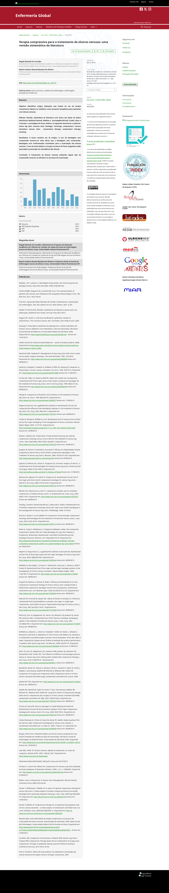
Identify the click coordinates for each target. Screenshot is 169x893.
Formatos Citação (94, 90)
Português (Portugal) (130, 74)
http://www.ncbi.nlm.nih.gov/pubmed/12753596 (59, 574)
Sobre (93, 27)
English (125, 67)
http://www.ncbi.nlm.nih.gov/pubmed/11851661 (37, 414)
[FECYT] (136, 150)
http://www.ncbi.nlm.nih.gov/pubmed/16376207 (59, 497)
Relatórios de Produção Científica (58, 27)
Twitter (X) (126, 48)
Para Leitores (126, 100)
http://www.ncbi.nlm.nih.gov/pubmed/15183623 (61, 682)
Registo (143, 2)
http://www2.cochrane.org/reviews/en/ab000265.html (43, 772)
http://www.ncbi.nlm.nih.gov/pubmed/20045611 (37, 663)
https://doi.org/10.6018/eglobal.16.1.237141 (39, 83)
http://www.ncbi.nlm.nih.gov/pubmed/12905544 (37, 560)
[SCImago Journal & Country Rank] (136, 120)
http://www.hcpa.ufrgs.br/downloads (33, 756)
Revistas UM (134, 2)
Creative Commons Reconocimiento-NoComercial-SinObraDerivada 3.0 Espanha (99, 158)
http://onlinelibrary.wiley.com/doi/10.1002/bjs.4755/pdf (40, 472)
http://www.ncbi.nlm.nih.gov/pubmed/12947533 (37, 444)
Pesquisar (147, 27)
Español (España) (129, 70)
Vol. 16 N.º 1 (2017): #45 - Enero (51, 35)
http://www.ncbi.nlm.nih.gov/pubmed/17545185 (37, 701)
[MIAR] (132, 292)
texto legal (97, 161)
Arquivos (29, 27)
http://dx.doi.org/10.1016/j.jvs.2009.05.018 (50, 797)
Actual (19, 27)
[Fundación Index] (136, 180)
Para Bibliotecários (128, 106)
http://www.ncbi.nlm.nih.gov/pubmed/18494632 (40, 646)
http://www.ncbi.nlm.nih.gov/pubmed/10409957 (37, 400)
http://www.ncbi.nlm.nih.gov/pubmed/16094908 (37, 729)
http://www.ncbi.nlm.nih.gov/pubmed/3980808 (49, 359)
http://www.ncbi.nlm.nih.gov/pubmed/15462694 (37, 593)
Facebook (126, 43)
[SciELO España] (133, 203)
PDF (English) (109, 51)
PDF (97, 51)
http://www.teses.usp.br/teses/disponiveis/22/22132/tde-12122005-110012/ (51, 742)
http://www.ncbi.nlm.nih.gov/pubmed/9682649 (49, 387)
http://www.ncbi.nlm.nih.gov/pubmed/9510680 (40, 373)
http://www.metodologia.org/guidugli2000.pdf (49, 334)
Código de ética (81, 27)
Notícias (39, 27)
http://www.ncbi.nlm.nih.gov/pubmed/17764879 (61, 624)
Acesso (151, 2)
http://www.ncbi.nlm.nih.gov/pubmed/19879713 (37, 524)
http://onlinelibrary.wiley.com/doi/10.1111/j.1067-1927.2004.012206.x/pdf (47, 428)
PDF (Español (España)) (82, 51)
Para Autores (126, 103)
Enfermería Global (33, 15)
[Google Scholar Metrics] (136, 273)
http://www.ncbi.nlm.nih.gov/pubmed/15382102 (37, 486)
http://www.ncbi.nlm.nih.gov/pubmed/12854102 (37, 715)
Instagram (126, 52)
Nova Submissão (130, 84)
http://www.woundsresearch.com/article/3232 (36, 458)
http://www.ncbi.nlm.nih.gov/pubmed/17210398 (37, 610)
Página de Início (24, 35)
